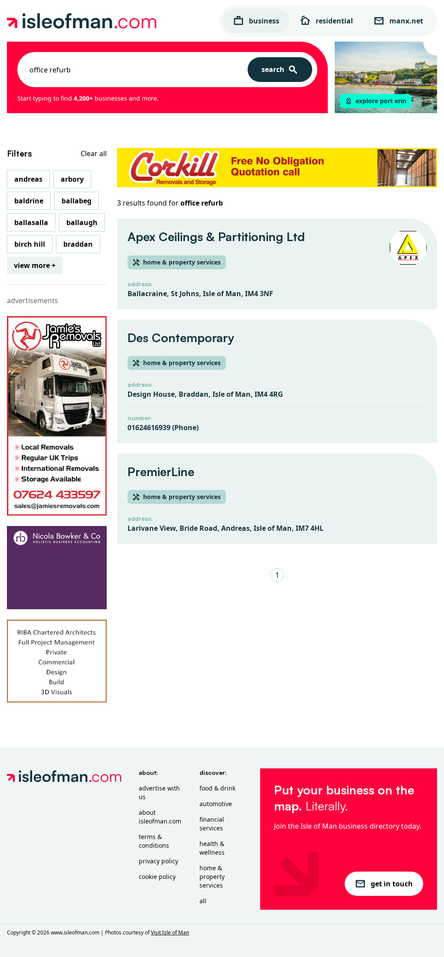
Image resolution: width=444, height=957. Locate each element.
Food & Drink (217, 788)
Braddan (78, 244)
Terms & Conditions (154, 841)
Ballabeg (76, 201)
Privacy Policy (158, 861)
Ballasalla (31, 222)
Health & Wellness (212, 847)
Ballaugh (82, 222)
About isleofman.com (160, 816)
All (202, 901)
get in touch (392, 883)
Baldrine (28, 201)
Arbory (72, 179)
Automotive (215, 804)
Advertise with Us (159, 792)
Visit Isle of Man (170, 932)
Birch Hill (29, 244)
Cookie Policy (157, 876)
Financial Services (211, 823)
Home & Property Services (212, 876)
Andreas (28, 179)
